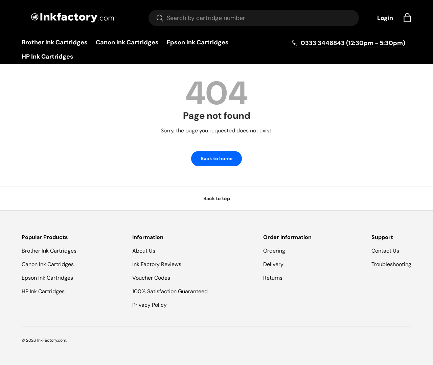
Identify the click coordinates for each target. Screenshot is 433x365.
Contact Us (385, 250)
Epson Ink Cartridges (198, 42)
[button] (407, 17)
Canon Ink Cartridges (127, 42)
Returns (272, 277)
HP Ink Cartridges (47, 56)
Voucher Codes (151, 277)
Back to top (216, 198)
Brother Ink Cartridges (55, 42)
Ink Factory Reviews (156, 264)
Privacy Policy (149, 304)
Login (385, 18)
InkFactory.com (51, 340)
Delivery (273, 264)
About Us (143, 250)
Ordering (274, 250)
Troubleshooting (391, 264)
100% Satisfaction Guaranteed (170, 291)
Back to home (216, 158)
